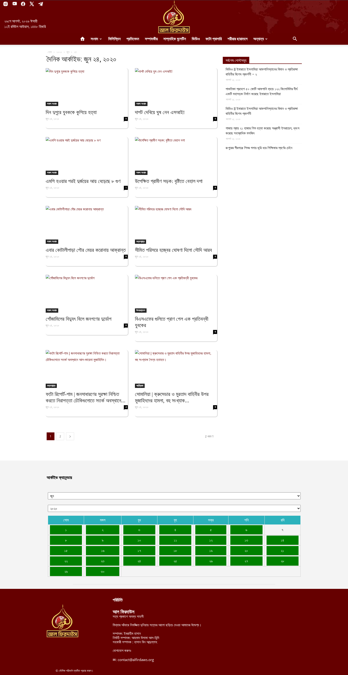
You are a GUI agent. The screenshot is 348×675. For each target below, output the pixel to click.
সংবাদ (94, 39)
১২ (211, 540)
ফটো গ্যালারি (213, 39)
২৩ (102, 561)
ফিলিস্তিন (114, 39)
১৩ (246, 540)
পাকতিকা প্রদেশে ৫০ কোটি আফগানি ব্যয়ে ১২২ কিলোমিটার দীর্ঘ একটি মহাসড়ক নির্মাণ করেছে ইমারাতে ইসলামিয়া (262, 91)
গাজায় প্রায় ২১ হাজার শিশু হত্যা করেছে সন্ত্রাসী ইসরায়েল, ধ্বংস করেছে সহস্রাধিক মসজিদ (262, 130)
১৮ (175, 550)
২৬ (211, 561)
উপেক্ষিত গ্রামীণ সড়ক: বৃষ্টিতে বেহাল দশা (168, 181)
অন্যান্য (258, 39)
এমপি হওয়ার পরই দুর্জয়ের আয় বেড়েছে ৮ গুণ (83, 181)
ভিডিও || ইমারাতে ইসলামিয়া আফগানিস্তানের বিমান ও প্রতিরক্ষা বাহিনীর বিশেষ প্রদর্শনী (262, 111)
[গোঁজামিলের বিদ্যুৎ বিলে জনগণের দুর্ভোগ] (87, 294)
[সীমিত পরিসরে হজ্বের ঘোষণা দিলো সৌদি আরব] (176, 225)
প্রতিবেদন (132, 39)
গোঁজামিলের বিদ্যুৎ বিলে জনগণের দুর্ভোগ (79, 319)
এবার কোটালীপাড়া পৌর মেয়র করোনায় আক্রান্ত (86, 250)
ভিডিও (196, 39)
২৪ (139, 561)
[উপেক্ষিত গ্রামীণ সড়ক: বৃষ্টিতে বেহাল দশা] (176, 156)
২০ (246, 550)
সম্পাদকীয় (151, 39)
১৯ (211, 550)
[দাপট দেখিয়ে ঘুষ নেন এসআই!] (176, 87)
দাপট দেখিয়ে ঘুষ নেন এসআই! (160, 112)
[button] (294, 39)
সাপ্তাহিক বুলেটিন (174, 39)
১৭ (139, 550)
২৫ (175, 561)
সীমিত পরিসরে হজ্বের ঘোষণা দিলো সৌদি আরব (173, 250)
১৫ (66, 550)
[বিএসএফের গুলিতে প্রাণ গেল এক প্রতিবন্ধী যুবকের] (176, 294)
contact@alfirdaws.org (136, 659)
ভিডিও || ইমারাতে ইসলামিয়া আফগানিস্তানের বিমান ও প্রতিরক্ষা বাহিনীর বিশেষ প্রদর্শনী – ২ (262, 71)
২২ (66, 561)
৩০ (103, 571)
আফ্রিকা (139, 385)
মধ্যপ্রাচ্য (140, 241)
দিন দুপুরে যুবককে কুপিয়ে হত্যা (71, 112)
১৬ (102, 550)
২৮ (282, 561)
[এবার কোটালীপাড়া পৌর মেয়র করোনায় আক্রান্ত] (87, 225)
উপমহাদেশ (140, 310)
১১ (175, 540)
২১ (282, 550)
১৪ (282, 540)
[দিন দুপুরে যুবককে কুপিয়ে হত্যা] (87, 87)
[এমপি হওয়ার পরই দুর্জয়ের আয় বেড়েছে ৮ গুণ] (87, 156)
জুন (68, 52)
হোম (50, 52)
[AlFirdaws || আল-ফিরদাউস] (174, 16)
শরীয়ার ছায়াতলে (238, 39)
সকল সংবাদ (52, 103)
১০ (139, 540)
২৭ (246, 561)
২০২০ (59, 52)
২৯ (66, 571)
